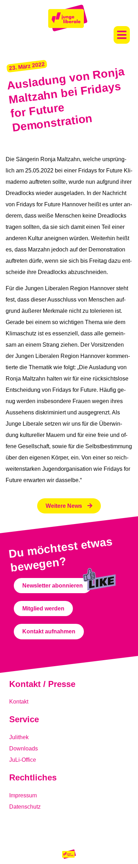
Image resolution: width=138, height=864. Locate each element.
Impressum (23, 795)
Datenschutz (25, 807)
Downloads (23, 749)
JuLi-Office (22, 760)
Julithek (19, 737)
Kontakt (18, 702)
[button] (122, 35)
